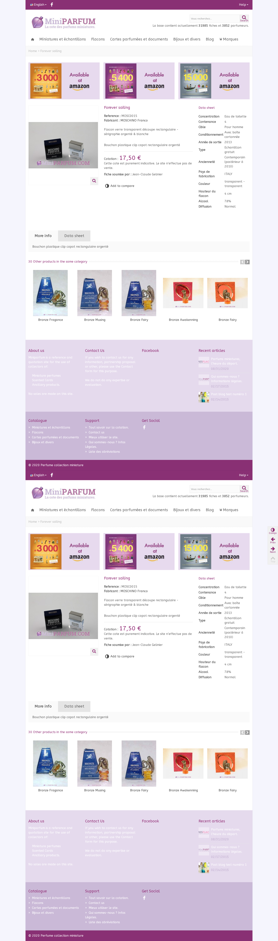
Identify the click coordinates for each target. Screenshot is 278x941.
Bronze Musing (94, 320)
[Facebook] (52, 5)
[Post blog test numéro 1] (204, 397)
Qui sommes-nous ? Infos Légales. (105, 444)
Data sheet (74, 236)
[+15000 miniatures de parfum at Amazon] (214, 80)
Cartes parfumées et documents (139, 39)
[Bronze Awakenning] (183, 293)
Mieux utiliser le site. (101, 437)
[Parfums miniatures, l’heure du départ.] (204, 362)
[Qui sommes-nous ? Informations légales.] (204, 379)
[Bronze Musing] (95, 293)
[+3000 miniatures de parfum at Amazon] (64, 80)
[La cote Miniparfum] (63, 22)
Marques (230, 39)
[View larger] (94, 181)
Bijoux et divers (186, 39)
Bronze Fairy (139, 320)
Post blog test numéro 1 (229, 394)
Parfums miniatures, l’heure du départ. (225, 361)
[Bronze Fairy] (139, 293)
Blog (210, 39)
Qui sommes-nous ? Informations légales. (226, 379)
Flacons (98, 39)
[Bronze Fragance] (50, 293)
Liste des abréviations (102, 451)
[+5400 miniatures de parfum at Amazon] (139, 80)
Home (32, 51)
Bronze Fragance (50, 320)
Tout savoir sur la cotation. (107, 427)
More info (43, 236)
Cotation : (111, 159)
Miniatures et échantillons (62, 39)
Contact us (94, 432)
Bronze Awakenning (183, 320)
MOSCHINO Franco (134, 120)
